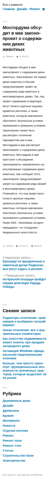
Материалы (11, 420)
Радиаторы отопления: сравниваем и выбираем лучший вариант (24, 321)
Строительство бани (18, 455)
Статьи (8, 450)
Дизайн (22, 9)
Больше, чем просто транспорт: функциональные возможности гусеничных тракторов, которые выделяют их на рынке (25, 370)
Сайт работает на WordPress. (30, 474)
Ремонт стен (12, 445)
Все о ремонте (13, 4)
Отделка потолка (15, 430)
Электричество (14, 460)
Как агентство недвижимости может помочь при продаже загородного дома (24, 342)
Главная (9, 9)
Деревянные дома (16, 400)
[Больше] (43, 9)
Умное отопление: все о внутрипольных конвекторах (24, 332)
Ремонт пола (12, 440)
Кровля (8, 415)
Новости (9, 56)
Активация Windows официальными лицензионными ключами (23, 354)
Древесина (11, 410)
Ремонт (34, 9)
